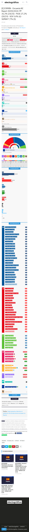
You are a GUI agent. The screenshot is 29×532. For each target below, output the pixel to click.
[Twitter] (6, 446)
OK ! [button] (4, 529)
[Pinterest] (13, 446)
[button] (2, 2)
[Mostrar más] (20, 446)
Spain (3, 442)
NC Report (23, 27)
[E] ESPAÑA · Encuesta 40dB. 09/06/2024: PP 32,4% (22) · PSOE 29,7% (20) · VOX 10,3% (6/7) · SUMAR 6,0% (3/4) (7, 489)
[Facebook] (3, 446)
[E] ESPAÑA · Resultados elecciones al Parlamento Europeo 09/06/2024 (7, 465)
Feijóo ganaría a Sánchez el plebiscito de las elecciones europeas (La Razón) (14, 413)
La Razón (6, 29)
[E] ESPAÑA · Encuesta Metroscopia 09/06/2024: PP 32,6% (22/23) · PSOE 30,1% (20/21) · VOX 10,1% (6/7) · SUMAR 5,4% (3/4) (21, 468)
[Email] (17, 446)
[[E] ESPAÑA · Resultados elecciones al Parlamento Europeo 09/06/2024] (8, 458)
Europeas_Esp (10, 440)
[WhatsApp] (10, 446)
